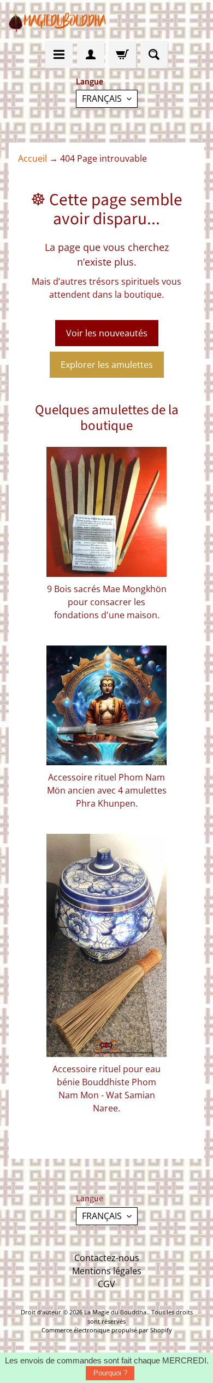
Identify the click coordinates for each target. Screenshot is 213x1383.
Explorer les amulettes (107, 365)
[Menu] (59, 54)
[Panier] (122, 54)
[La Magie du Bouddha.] (57, 20)
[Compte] (90, 54)
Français (102, 99)
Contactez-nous (106, 1258)
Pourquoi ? (110, 1373)
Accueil (32, 158)
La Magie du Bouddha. (116, 1312)
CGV (106, 1284)
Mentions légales (106, 1271)
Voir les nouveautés (106, 333)
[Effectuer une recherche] (154, 54)
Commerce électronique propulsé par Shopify (107, 1330)
